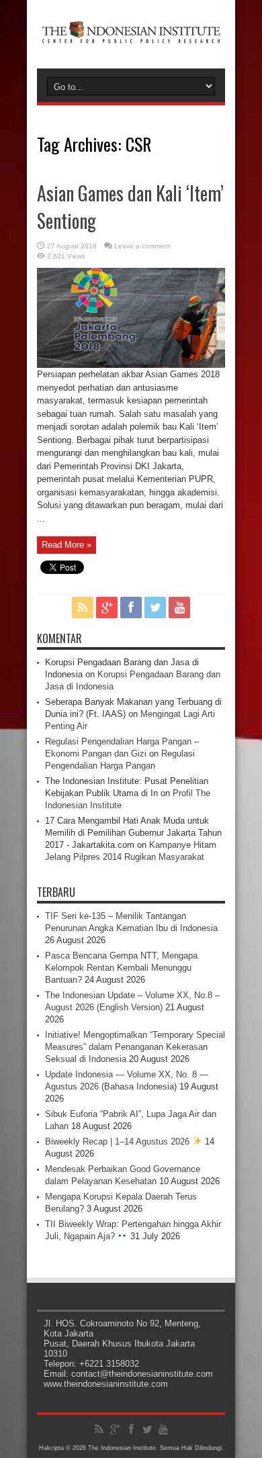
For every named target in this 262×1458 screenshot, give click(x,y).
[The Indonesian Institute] (131, 35)
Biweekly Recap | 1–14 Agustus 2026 (118, 1141)
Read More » (66, 545)
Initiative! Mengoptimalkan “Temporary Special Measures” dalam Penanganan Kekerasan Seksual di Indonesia (135, 1047)
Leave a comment (142, 246)
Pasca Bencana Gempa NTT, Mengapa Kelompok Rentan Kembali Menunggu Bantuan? (121, 968)
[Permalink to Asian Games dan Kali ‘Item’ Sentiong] (131, 365)
